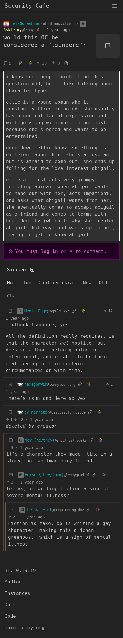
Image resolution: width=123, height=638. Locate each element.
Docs (10, 604)
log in (49, 251)
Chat (13, 296)
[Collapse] (10, 311)
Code (10, 616)
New (87, 282)
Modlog (13, 582)
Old (103, 282)
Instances (17, 593)
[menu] (114, 5)
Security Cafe (27, 5)
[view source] (66, 63)
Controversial (57, 282)
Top (27, 282)
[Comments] (108, 46)
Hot (11, 282)
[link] (20, 63)
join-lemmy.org (25, 627)
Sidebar (17, 269)
